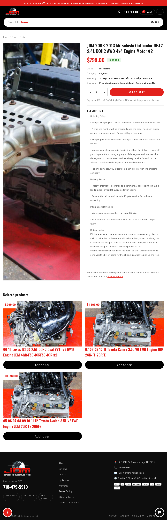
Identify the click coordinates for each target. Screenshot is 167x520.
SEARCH (155, 22)
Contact (63, 474)
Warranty (63, 485)
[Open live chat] (159, 512)
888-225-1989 (123, 467)
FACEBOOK (29, 495)
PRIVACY (113, 516)
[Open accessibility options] (7, 512)
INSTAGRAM (11, 495)
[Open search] (119, 12)
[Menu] (160, 12)
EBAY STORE (44, 496)
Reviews (63, 468)
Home (6, 37)
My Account (64, 480)
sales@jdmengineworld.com (130, 472)
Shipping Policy (66, 496)
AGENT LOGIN (153, 516)
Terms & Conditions (69, 502)
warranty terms (115, 276)
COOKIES (124, 516)
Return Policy (65, 491)
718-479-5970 (130, 12)
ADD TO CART (137, 92)
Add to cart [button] (43, 365)
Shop (14, 37)
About (62, 463)
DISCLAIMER (138, 516)
